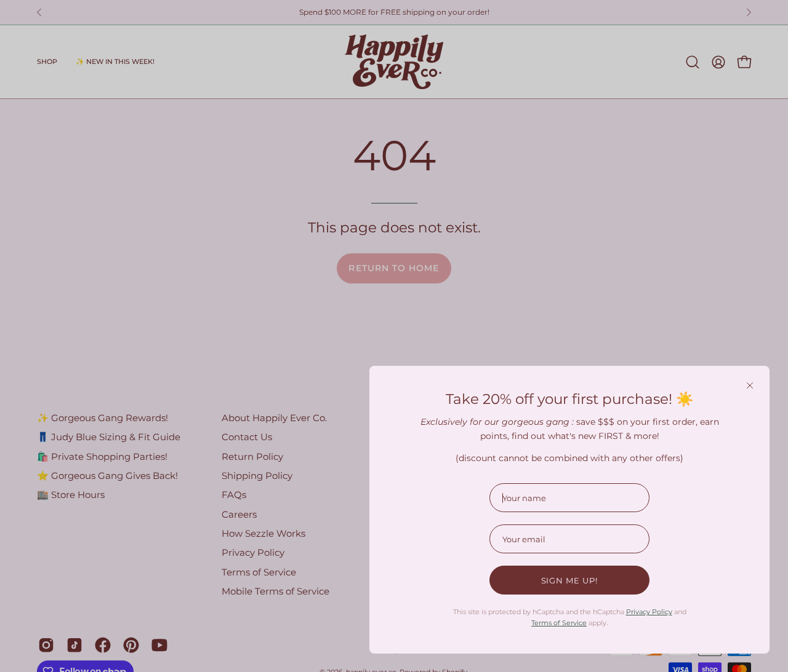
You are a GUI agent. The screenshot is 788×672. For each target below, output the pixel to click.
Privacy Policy (649, 611)
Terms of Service (559, 623)
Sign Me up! (569, 580)
